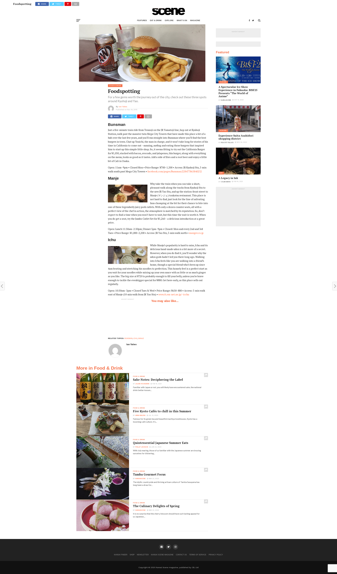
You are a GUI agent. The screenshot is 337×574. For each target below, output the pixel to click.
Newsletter (143, 555)
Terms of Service (197, 555)
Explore (169, 20)
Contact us (181, 555)
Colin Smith (226, 182)
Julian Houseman (142, 384)
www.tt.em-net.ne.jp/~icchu (173, 294)
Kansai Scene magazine (162, 555)
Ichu (135, 338)
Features (142, 20)
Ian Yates (123, 106)
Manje (141, 338)
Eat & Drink (156, 20)
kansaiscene (140, 478)
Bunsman (129, 338)
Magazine (195, 20)
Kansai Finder (120, 555)
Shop (132, 555)
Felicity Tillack (227, 142)
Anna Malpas (140, 415)
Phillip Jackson (141, 447)
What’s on (182, 20)
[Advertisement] (127, 317)
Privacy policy (216, 555)
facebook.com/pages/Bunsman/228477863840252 (174, 171)
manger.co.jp (196, 233)
